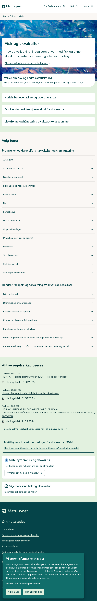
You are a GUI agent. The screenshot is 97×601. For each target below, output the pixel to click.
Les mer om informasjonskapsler (23, 583)
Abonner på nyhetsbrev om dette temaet (26, 63)
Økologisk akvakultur (14, 272)
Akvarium (8, 159)
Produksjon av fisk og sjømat (18, 238)
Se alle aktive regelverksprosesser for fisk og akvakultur (34, 429)
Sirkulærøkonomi (11, 255)
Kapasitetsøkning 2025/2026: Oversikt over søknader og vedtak (36, 346)
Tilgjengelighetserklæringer (16, 540)
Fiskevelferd (9, 194)
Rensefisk (8, 246)
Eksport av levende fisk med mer (20, 320)
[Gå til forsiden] (11, 6)
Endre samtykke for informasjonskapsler (23, 552)
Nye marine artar (12, 220)
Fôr (5, 203)
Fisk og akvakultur (17, 16)
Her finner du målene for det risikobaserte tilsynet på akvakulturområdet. (41, 448)
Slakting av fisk (10, 264)
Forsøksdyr (9, 211)
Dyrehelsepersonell (13, 177)
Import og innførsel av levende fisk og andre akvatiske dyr (33, 337)
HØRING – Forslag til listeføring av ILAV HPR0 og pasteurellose (35, 376)
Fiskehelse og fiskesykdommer (19, 185)
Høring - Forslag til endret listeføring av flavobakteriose (30, 393)
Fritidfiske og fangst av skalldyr (19, 329)
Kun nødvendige (33, 591)
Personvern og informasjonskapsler (20, 535)
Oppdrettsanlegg (12, 229)
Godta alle (13, 591)
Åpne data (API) (10, 546)
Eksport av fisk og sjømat (16, 311)
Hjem (4, 16)
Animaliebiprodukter (13, 168)
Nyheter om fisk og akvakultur (23, 472)
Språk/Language (52, 6)
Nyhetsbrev (8, 529)
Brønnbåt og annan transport (18, 303)
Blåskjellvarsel (10, 294)
